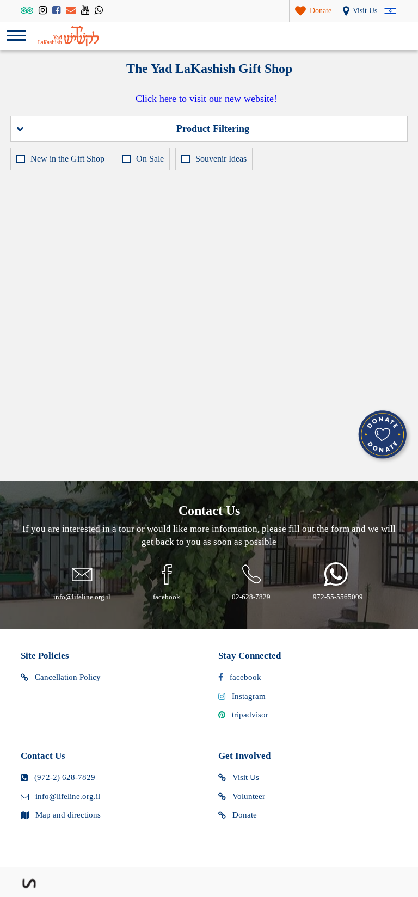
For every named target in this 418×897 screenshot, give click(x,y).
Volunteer (248, 796)
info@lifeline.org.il (67, 796)
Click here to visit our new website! (206, 98)
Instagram (249, 696)
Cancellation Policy (68, 677)
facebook (245, 677)
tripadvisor (250, 714)
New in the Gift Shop (67, 158)
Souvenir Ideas (221, 158)
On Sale (150, 158)
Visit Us (245, 777)
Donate (244, 814)
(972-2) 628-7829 (64, 777)
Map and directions (68, 814)
